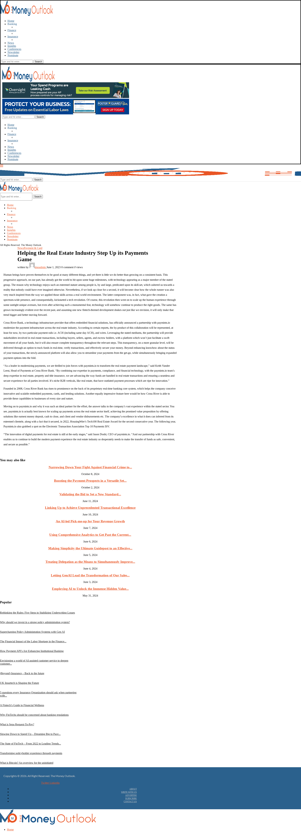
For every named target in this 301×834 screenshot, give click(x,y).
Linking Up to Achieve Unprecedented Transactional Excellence (90, 508)
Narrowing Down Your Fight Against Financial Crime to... (90, 467)
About (133, 789)
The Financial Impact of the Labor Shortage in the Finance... (33, 641)
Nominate (12, 55)
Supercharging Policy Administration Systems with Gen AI (32, 631)
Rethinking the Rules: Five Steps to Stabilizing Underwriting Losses (37, 612)
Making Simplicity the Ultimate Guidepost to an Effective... (90, 548)
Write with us (129, 792)
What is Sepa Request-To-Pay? (17, 724)
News (10, 42)
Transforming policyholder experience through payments (31, 753)
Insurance (12, 36)
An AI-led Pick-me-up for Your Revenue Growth (90, 521)
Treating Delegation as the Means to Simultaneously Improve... (90, 562)
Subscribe (131, 798)
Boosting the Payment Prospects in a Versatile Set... (90, 480)
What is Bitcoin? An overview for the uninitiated (26, 762)
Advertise (131, 795)
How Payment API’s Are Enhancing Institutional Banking (32, 651)
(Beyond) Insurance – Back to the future (22, 673)
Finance (11, 30)
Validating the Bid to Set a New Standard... (90, 494)
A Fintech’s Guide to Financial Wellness (22, 705)
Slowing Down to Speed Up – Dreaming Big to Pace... (30, 734)
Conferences (14, 49)
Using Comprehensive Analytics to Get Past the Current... (90, 535)
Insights (11, 45)
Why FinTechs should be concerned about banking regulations (34, 714)
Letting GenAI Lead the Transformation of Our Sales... (90, 575)
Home (10, 20)
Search (37, 196)
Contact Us (130, 801)
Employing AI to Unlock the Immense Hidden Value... (90, 589)
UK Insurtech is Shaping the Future (19, 682)
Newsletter (13, 52)
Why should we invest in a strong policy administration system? (35, 622)
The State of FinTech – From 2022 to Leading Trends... (30, 743)
